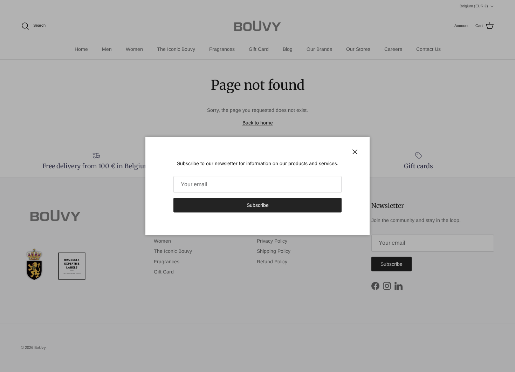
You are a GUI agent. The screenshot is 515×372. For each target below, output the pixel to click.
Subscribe (258, 205)
